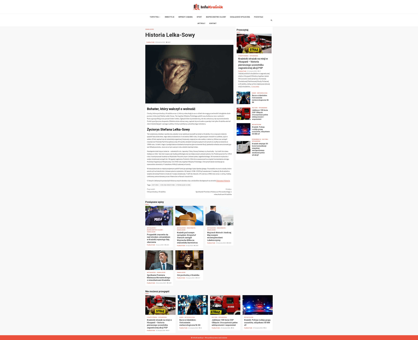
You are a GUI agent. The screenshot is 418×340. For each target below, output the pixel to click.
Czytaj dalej (255, 86)
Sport (199, 17)
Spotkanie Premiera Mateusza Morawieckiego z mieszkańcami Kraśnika (214, 191)
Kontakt (213, 23)
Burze (254, 93)
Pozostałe (258, 17)
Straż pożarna (243, 55)
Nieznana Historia (223, 181)
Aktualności (151, 227)
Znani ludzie (149, 29)
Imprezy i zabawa (185, 17)
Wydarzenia (254, 55)
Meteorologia (262, 93)
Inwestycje (169, 17)
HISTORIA (155, 185)
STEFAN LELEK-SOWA (183, 185)
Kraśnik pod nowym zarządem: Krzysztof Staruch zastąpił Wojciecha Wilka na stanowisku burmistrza (189, 215)
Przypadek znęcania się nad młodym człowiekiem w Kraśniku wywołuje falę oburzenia (159, 215)
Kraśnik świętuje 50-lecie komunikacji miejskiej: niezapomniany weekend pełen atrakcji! (243, 147)
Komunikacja (256, 139)
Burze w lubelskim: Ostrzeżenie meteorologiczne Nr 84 (243, 98)
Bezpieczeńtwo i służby (216, 17)
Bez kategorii (256, 124)
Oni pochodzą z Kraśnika (156, 190)
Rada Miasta (191, 227)
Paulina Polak (150, 42)
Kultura (255, 107)
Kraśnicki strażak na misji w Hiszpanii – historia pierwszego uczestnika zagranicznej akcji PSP (254, 43)
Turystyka (154, 17)
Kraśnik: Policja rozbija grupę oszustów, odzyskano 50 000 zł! (243, 129)
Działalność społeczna (240, 17)
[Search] (271, 20)
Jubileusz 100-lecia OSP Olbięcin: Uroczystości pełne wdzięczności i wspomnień (243, 113)
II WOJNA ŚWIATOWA (167, 185)
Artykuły (201, 23)
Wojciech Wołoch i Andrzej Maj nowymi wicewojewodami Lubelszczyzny (219, 215)
